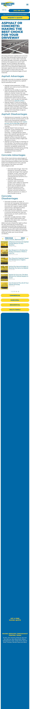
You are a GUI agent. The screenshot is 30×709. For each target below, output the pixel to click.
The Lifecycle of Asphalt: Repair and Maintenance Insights (19, 259)
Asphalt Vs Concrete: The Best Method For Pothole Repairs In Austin (18, 276)
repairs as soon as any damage (16, 122)
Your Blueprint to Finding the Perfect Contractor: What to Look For (18, 251)
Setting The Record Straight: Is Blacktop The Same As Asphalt (18, 267)
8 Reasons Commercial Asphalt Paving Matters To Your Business (19, 243)
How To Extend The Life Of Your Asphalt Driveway (19, 283)
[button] (27, 4)
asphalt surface (19, 100)
